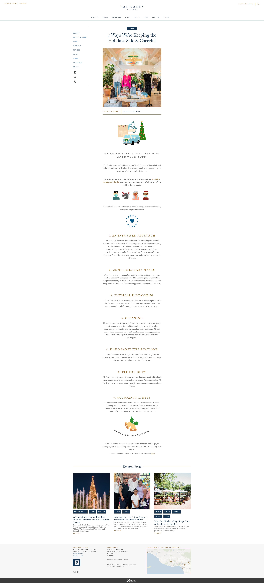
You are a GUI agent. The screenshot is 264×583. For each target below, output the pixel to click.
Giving (76, 58)
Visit (146, 17)
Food (75, 54)
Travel (76, 67)
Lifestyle (77, 63)
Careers (110, 556)
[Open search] (259, 4)
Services (155, 17)
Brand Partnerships (115, 550)
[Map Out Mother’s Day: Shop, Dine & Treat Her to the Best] (172, 491)
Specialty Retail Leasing (117, 552)
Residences (116, 17)
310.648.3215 (78, 554)
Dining (105, 17)
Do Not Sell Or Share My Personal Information (122, 564)
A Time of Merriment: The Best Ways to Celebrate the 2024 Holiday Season (91, 520)
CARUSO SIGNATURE (246, 4)
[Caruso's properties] (169, 561)
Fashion (77, 46)
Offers (137, 17)
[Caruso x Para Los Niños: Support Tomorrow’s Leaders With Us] (132, 491)
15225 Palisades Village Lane (85, 550)
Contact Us (78, 556)
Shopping (95, 17)
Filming (110, 554)
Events (128, 17)
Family (76, 41)
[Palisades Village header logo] (132, 6)
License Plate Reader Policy (115, 566)
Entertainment (80, 37)
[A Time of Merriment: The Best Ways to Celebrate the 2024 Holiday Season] (91, 491)
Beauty (76, 33)
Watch (166, 17)
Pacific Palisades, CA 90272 (84, 552)
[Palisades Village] (132, 580)
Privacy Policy (111, 563)
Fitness (76, 50)
